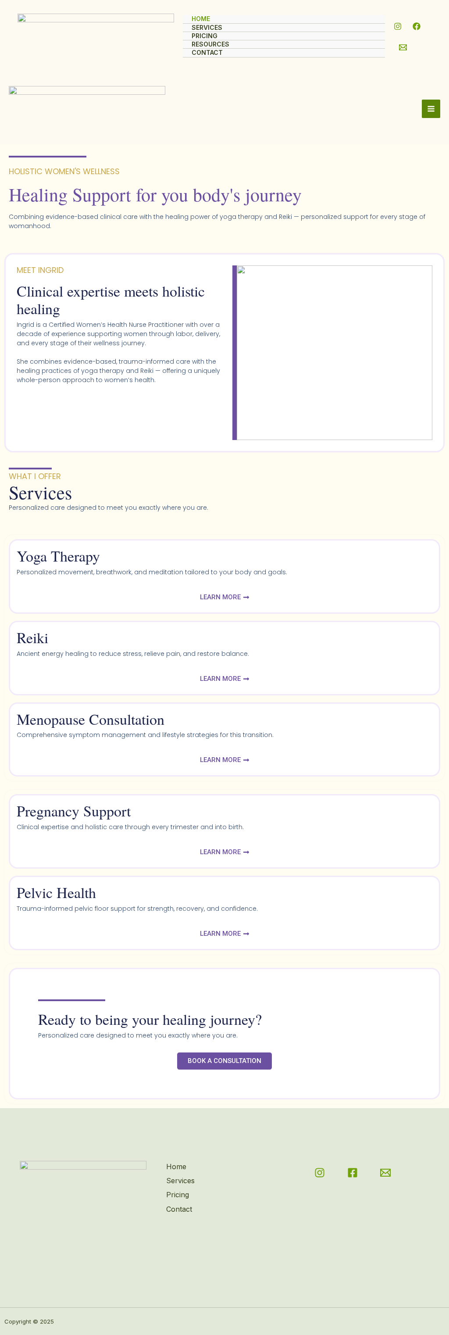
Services (207, 27)
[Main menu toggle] (431, 109)
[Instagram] (398, 26)
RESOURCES (210, 44)
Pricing (204, 35)
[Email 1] (403, 47)
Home (201, 18)
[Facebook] (416, 26)
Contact (207, 52)
